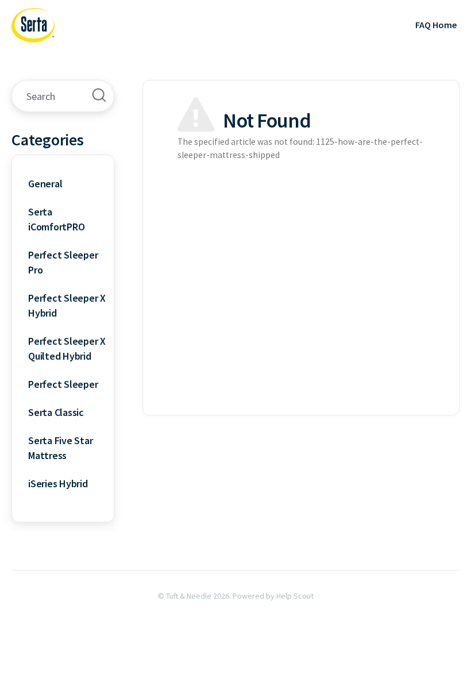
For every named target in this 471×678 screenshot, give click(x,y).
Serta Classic (56, 412)
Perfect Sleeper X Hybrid (67, 305)
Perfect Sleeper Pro (63, 262)
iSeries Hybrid (58, 483)
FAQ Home (436, 24)
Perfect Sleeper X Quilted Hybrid (67, 348)
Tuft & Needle (188, 596)
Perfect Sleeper (63, 384)
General (45, 183)
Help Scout (295, 596)
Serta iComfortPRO (56, 219)
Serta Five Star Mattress (60, 448)
